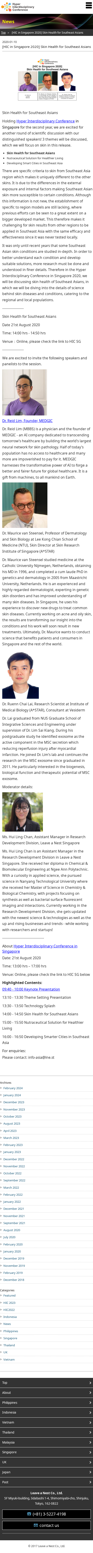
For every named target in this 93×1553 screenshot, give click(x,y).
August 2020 (11, 1230)
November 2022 (14, 1166)
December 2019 (13, 1258)
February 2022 (13, 1195)
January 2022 (12, 1202)
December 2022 (13, 1159)
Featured (9, 1295)
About (6, 1393)
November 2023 (14, 1109)
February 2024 (13, 1088)
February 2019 (13, 1273)
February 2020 (13, 1244)
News (7, 1324)
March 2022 (11, 1187)
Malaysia (8, 1442)
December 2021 (13, 1209)
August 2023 (11, 1123)
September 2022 (14, 1180)
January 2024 (12, 1095)
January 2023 (12, 1152)
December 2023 (13, 1102)
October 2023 (12, 1116)
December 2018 (13, 1280)
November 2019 (14, 1266)
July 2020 (9, 1237)
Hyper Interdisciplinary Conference (45, 121)
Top (3, 32)
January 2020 (12, 1251)
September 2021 (14, 1223)
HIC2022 (9, 1310)
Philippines (10, 1331)
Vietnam (9, 1359)
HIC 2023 (9, 1303)
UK (5, 1352)
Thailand (9, 1345)
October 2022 (12, 1173)
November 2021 (14, 1216)
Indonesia (10, 1317)
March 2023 (11, 1138)
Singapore (10, 1338)
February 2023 (13, 1145)
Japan (6, 1472)
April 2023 (9, 1131)
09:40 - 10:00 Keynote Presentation (31, 989)
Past (5, 1482)
